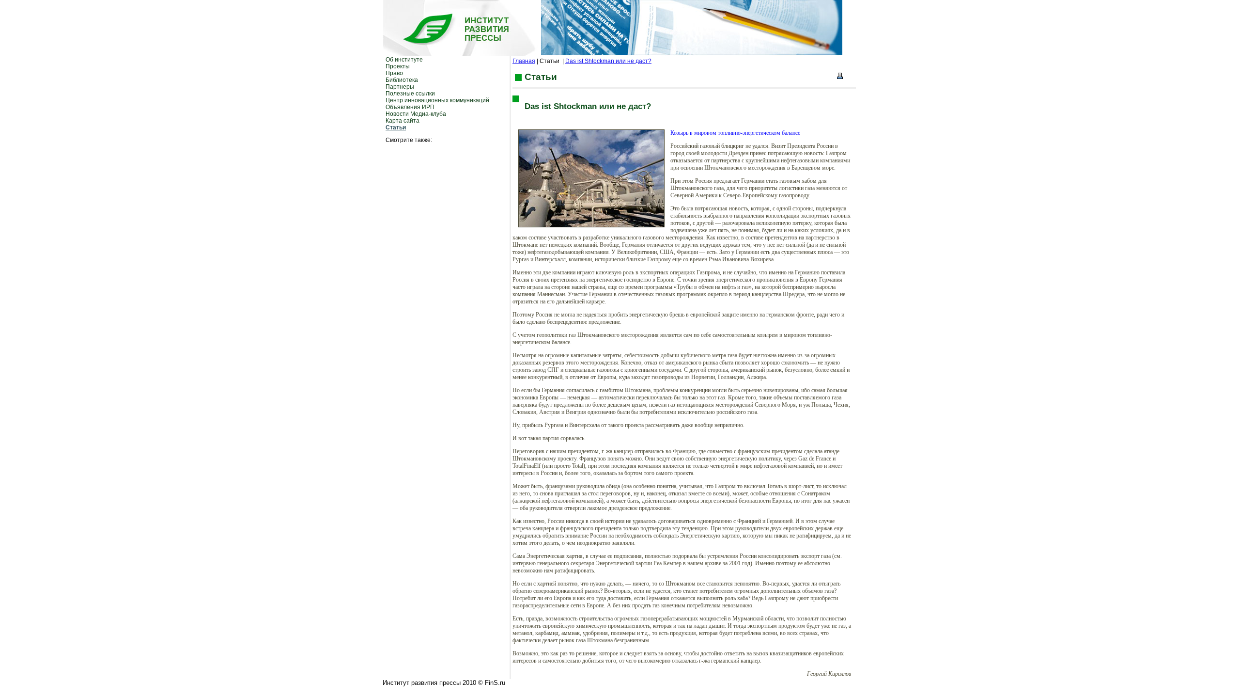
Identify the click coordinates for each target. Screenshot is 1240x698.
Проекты (398, 66)
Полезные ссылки (410, 93)
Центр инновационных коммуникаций (437, 100)
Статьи (396, 127)
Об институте (404, 59)
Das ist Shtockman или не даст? (608, 61)
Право (394, 73)
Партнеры (400, 86)
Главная (523, 61)
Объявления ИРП (410, 107)
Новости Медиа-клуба (416, 114)
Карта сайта (402, 120)
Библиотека (402, 80)
